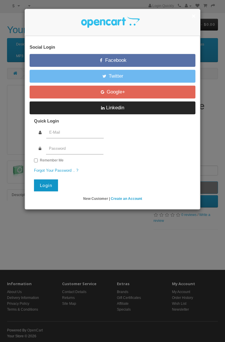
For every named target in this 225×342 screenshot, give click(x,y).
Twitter (115, 76)
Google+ (115, 92)
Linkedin (114, 107)
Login (46, 185)
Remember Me (52, 160)
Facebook (115, 60)
